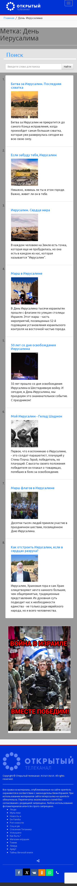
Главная (9, 18)
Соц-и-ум (15, 826)
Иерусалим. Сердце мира (30, 210)
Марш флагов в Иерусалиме (32, 488)
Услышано (15, 832)
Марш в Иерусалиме (26, 273)
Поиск (14, 55)
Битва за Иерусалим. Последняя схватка (36, 85)
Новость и (15, 816)
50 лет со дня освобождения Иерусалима (33, 346)
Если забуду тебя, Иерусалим (34, 155)
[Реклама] (39, 679)
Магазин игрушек (19, 839)
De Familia (15, 819)
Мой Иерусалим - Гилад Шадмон (36, 416)
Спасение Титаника (21, 829)
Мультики (15, 812)
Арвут (13, 849)
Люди (13, 809)
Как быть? (15, 835)
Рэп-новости (17, 822)
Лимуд (13, 845)
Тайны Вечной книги (21, 852)
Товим (13, 842)
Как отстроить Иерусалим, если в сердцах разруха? (37, 549)
